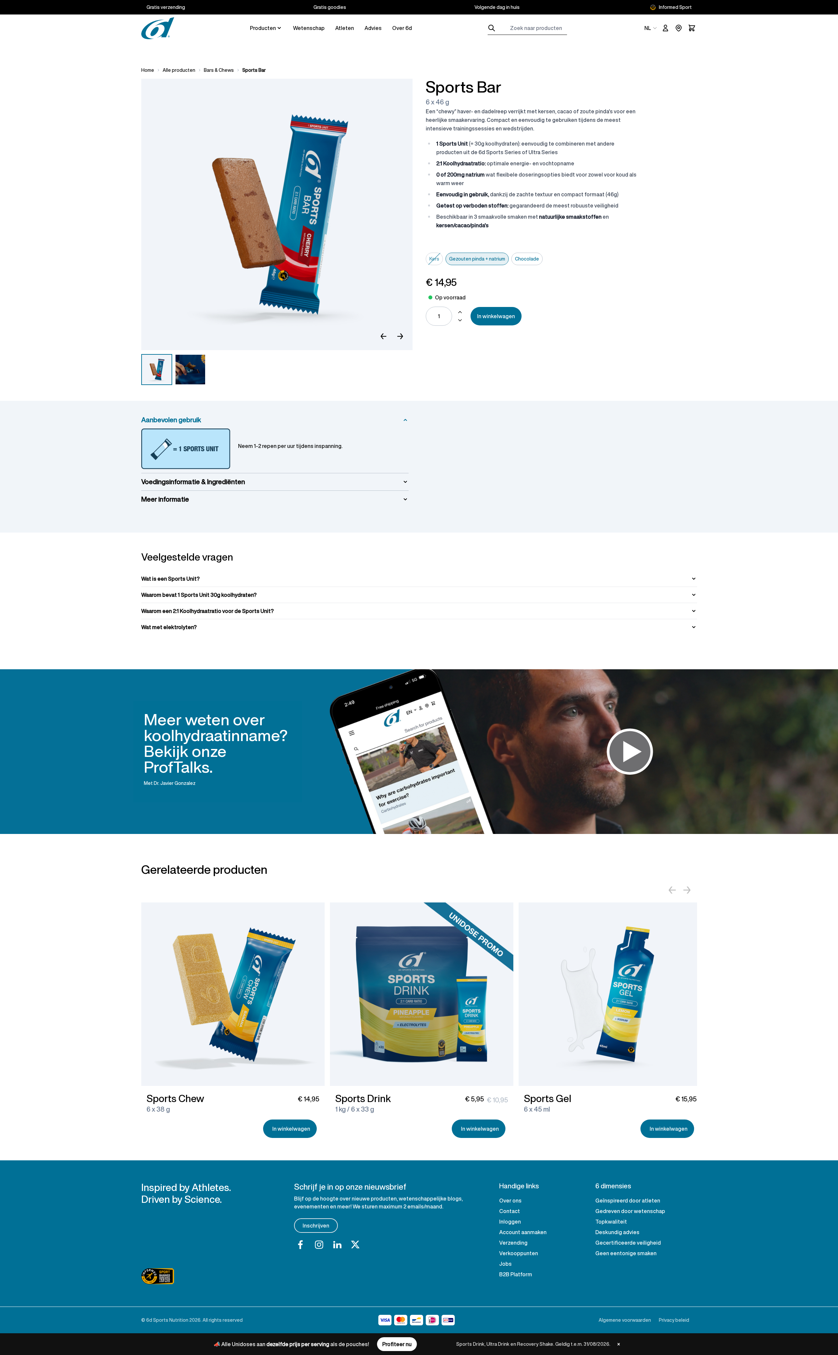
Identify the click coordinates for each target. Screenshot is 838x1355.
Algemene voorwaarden (625, 1319)
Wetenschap (309, 28)
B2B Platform (515, 1274)
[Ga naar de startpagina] (157, 28)
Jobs (505, 1264)
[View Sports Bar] (156, 369)
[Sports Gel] (610, 994)
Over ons (510, 1200)
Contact (509, 1211)
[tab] (419, 579)
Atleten (344, 28)
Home (147, 70)
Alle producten (179, 70)
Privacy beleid (674, 1319)
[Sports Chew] (233, 994)
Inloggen (510, 1222)
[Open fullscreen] (277, 214)
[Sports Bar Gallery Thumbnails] (173, 369)
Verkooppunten (518, 1253)
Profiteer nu (397, 1344)
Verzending (513, 1243)
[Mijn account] (665, 28)
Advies (373, 28)
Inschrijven (316, 1226)
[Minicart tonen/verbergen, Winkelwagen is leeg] (692, 28)
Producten (263, 28)
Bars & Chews (219, 70)
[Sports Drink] (421, 994)
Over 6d (402, 28)
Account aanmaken (523, 1232)
